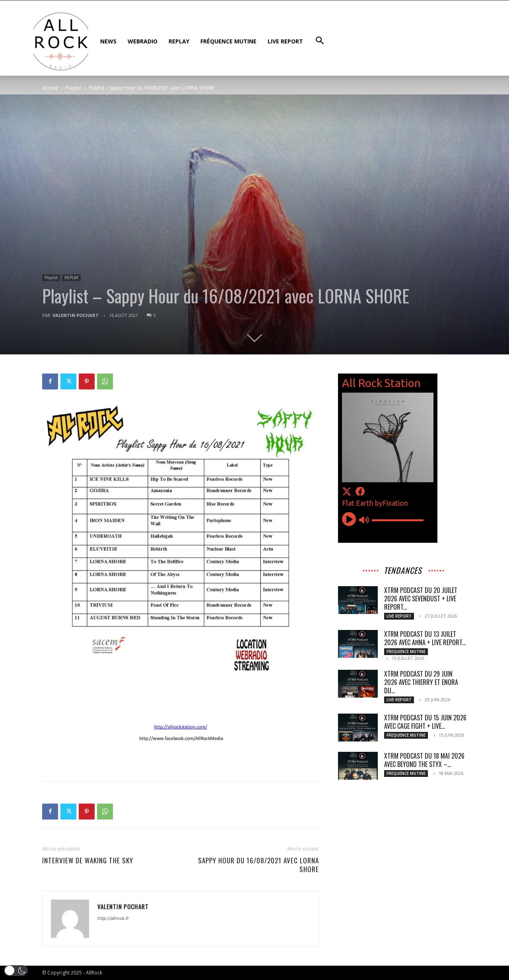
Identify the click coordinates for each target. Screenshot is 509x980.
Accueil (50, 87)
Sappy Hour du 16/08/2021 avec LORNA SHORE (258, 865)
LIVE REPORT (399, 616)
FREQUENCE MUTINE (406, 651)
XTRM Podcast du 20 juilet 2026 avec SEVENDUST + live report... (420, 598)
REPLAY (71, 277)
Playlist (73, 87)
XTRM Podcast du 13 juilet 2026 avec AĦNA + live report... (425, 638)
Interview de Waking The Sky (87, 860)
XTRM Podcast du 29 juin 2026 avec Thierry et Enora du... (421, 682)
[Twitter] (68, 381)
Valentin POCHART (75, 315)
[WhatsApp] (105, 381)
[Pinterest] (87, 381)
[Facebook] (50, 381)
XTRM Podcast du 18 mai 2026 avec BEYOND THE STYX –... (424, 760)
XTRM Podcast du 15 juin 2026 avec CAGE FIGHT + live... (425, 722)
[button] (16, 970)
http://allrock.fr (113, 918)
